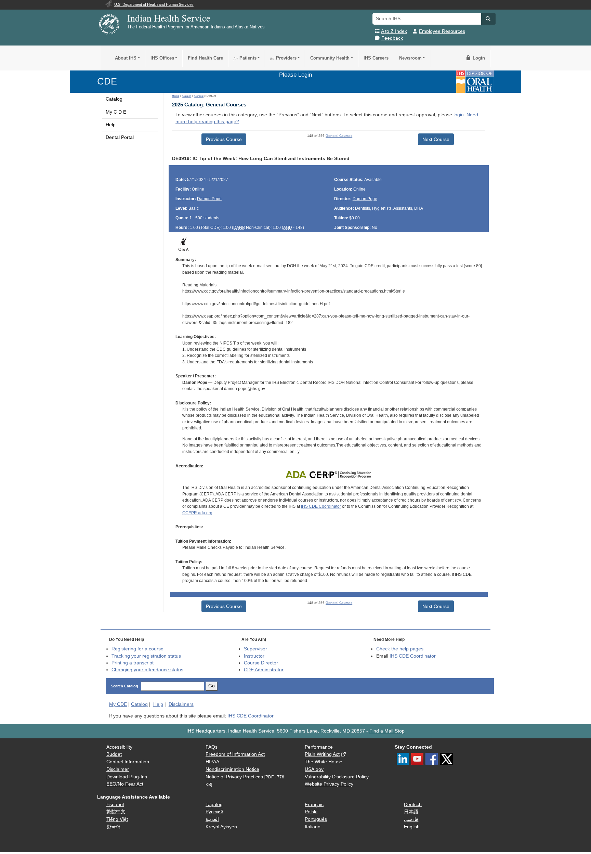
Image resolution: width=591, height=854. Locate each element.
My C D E (116, 112)
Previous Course (224, 139)
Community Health (330, 58)
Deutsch (413, 804)
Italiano (312, 826)
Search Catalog (124, 686)
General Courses (339, 136)
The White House (323, 761)
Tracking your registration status (146, 656)
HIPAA (212, 761)
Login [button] (478, 58)
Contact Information (127, 761)
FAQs (212, 747)
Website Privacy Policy (329, 784)
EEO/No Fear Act (124, 784)
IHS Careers (376, 58)
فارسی (411, 819)
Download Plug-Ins (126, 776)
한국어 (113, 826)
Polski (311, 811)
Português (316, 819)
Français (314, 804)
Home (175, 96)
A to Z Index (394, 31)
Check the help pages (399, 648)
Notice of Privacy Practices (234, 776)
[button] (488, 19)
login (459, 114)
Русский (214, 811)
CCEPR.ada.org (197, 512)
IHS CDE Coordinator (321, 506)
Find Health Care (205, 58)
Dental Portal (120, 137)
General (198, 96)
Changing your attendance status (147, 669)
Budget (114, 754)
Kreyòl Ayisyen (221, 826)
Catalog (114, 99)
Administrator (264, 669)
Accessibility (119, 747)
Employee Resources (442, 31)
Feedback (392, 38)
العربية (212, 819)
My (118, 704)
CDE (107, 81)
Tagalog (214, 804)
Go (211, 685)
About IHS (125, 58)
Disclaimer (117, 769)
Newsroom (410, 58)
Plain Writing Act (322, 754)
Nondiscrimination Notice (232, 769)
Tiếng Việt (117, 819)
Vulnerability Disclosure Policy (337, 776)
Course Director (261, 662)
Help (111, 124)
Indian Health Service (168, 17)
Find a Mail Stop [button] (387, 731)
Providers (283, 58)
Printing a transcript (132, 662)
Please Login (295, 74)
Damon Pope (209, 198)
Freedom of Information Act (235, 754)
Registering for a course (137, 648)
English (412, 826)
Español (115, 804)
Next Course (435, 139)
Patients (245, 58)
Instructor (254, 656)
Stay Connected (413, 747)
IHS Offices (162, 58)
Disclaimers (181, 704)
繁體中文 (116, 811)
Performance (319, 747)
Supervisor (255, 648)
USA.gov (314, 769)
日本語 (411, 811)
